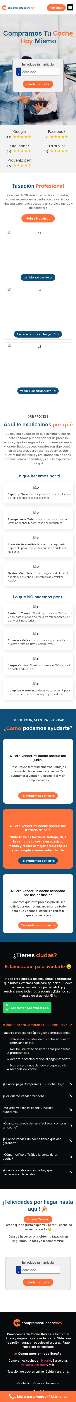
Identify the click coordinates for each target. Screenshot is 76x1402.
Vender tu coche (38, 84)
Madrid (46, 1360)
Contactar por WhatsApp (30, 1008)
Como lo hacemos (46, 1383)
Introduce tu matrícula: (38, 64)
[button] (70, 7)
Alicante (40, 1365)
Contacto (23, 1383)
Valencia (27, 1365)
